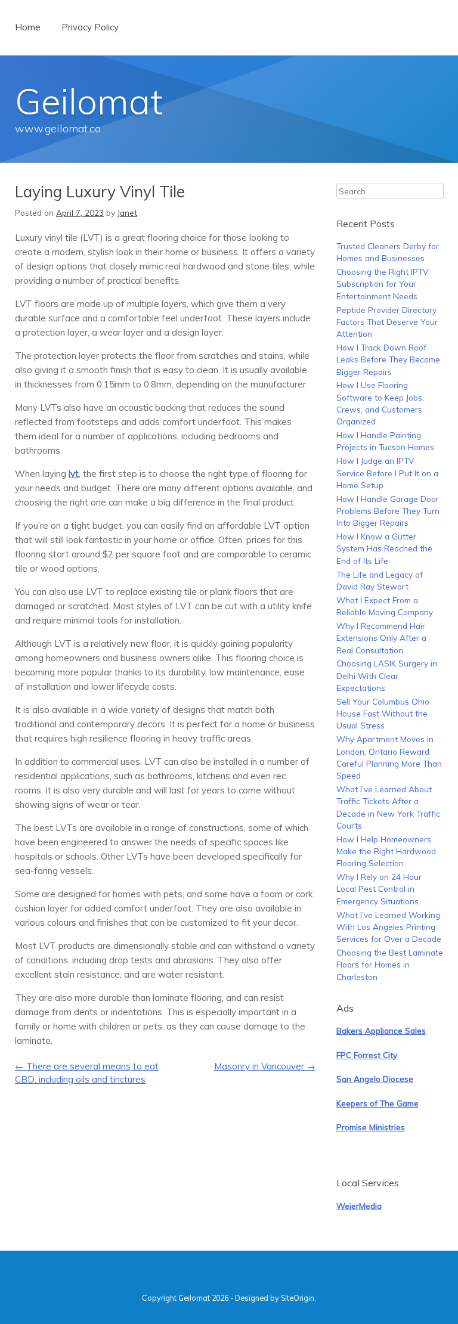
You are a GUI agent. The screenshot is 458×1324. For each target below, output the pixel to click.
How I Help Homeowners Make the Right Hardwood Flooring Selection (386, 851)
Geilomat (89, 101)
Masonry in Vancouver (264, 1066)
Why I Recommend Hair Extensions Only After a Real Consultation (381, 638)
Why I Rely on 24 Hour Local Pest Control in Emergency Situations (379, 889)
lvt (74, 473)
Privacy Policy (90, 27)
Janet (127, 212)
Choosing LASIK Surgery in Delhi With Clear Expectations (386, 675)
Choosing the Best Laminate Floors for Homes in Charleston (389, 964)
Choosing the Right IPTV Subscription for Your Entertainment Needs (382, 283)
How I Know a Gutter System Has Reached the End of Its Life (384, 548)
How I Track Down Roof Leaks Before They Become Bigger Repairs (388, 359)
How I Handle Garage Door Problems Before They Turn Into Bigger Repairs (388, 511)
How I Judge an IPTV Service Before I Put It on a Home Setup (387, 472)
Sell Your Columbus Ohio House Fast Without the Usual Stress (382, 713)
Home (28, 27)
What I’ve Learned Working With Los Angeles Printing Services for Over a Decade (388, 927)
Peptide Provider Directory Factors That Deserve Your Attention (387, 322)
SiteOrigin (297, 1298)
